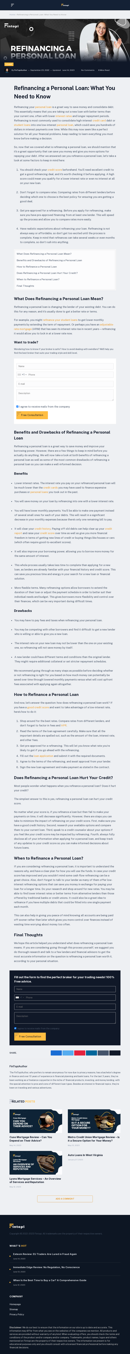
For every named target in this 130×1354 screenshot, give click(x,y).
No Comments (87, 70)
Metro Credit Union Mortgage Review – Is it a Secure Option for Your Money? (94, 1139)
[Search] (117, 5)
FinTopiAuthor (20, 70)
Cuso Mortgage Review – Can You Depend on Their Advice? (31, 1139)
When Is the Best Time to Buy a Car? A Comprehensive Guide (49, 1280)
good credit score (38, 707)
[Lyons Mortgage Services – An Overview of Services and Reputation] (36, 1163)
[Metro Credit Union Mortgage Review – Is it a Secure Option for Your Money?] (94, 1121)
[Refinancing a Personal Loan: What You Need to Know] (65, 48)
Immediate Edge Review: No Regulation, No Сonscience (46, 1267)
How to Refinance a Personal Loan (37, 266)
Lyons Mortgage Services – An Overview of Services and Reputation (35, 1180)
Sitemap (14, 1309)
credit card (99, 120)
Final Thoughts (25, 285)
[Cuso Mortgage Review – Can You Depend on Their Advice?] (36, 1121)
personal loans (39, 492)
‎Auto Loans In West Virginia (85, 1155)
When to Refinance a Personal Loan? (38, 279)
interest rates (64, 116)
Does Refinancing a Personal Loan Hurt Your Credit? (47, 273)
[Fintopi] (65, 5)
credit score (55, 169)
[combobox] (21, 375)
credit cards (50, 487)
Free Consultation (32, 415)
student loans (22, 125)
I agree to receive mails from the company (44, 406)
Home (12, 14)
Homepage (15, 1304)
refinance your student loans (60, 320)
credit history (43, 528)
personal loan (43, 107)
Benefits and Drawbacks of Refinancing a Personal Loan (49, 260)
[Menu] (13, 5)
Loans (9, 64)
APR (64, 725)
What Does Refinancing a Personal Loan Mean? (44, 253)
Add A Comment (65, 1199)
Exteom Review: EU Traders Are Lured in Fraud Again (45, 1254)
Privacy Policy (17, 1314)
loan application (43, 755)
